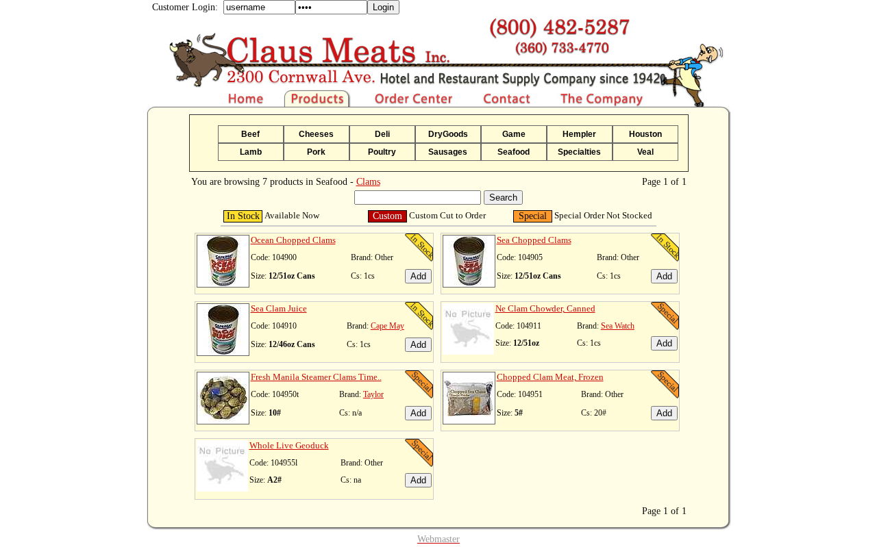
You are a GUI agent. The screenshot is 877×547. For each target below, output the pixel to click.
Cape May (387, 326)
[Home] (214, 104)
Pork (316, 152)
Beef (250, 134)
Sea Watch (617, 326)
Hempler (579, 134)
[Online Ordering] (415, 104)
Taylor (373, 394)
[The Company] (635, 104)
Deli (382, 134)
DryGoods (448, 134)
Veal (645, 152)
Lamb (251, 152)
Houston (645, 134)
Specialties (579, 152)
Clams (368, 182)
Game (514, 134)
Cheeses (316, 134)
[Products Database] (318, 104)
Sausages (447, 152)
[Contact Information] (507, 104)
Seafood (513, 152)
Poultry (382, 152)
